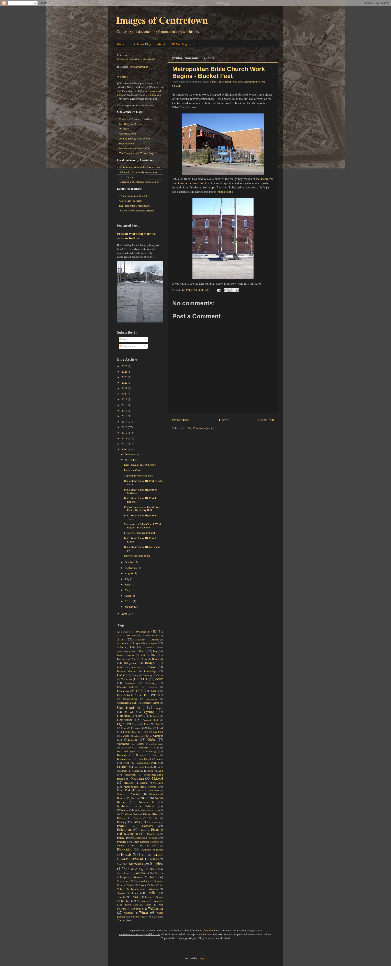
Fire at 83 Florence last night (140, 533)
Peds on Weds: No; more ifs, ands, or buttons (136, 235)
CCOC (159, 679)
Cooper (159, 708)
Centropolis (130, 682)
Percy (142, 830)
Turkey (148, 897)
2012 (125, 433)
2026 (125, 366)
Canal (121, 675)
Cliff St (159, 694)
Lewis (123, 770)
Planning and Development (140, 831)
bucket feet (224, 191)
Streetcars (122, 881)
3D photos (152, 95)
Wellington (155, 908)
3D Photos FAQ (141, 44)
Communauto (151, 699)
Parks (136, 822)
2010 (125, 444)
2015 (125, 416)
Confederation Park (126, 702)
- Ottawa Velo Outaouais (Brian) (135, 210)
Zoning (121, 920)
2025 (125, 371)
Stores (152, 877)
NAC (133, 798)
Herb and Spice (126, 751)
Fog (150, 727)
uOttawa (159, 897)
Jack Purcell (145, 758)
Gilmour (158, 735)
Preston (153, 837)
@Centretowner (139, 66)
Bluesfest (121, 659)
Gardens (125, 735)
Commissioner (130, 698)
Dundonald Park (150, 720)
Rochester (157, 855)
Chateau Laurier (127, 687)
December (131, 454)
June (128, 584)
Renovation (124, 849)
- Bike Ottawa (125, 177)
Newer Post (180, 419)
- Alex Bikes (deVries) (129, 200)
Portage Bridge (137, 837)
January (129, 606)
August (129, 573)
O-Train (149, 806)
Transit (121, 897)
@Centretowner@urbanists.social (136, 59)
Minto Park (124, 790)
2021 (125, 388)
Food (160, 728)
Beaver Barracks (125, 655)
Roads (126, 854)
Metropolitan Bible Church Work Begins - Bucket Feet (218, 72)
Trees (134, 896)
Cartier (159, 675)
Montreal (121, 794)
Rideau (159, 849)
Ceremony (151, 683)
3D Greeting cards (182, 44)
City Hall (141, 694)
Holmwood (141, 755)
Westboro (128, 912)
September (131, 568)
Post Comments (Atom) (201, 428)
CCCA (143, 679)
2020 (125, 394)
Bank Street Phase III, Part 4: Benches (140, 499)
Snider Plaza (123, 873)
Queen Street (126, 845)
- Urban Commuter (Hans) (132, 196)
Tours (135, 893)
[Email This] (226, 290)
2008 (125, 613)
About (161, 44)
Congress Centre (150, 702)
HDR (156, 747)
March (129, 601)
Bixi (153, 655)
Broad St (121, 667)
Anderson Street (140, 639)
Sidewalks (136, 863)
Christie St (154, 691)
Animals (155, 639)
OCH (160, 810)
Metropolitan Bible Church (140, 786)
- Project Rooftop (126, 133)
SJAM (131, 869)
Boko (134, 659)
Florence (136, 728)
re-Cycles (151, 845)
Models (141, 790)
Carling (135, 675)
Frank (145, 731)
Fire (146, 724)
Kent (126, 763)
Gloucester (123, 743)
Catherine (126, 679)
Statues (138, 877)
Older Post (266, 419)
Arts (132, 647)
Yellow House (139, 916)
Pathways (147, 825)
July (127, 579)
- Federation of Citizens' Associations (138, 182)
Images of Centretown (162, 20)
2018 (125, 405)
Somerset (140, 873)
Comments (128, 346)
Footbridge (129, 732)
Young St (155, 916)
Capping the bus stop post (138, 475)
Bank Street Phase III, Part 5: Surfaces (140, 491)
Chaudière (152, 686)
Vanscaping (142, 900)
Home (121, 44)
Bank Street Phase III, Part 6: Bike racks (143, 482)
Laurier (122, 766)
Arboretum (122, 643)
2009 (125, 449)
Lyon (160, 770)
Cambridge (150, 671)
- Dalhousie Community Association (137, 172)
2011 (125, 438)
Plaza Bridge (153, 833)
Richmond (146, 849)
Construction (224, 81)
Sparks (159, 873)
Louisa (150, 770)
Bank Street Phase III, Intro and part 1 (142, 548)
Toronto (121, 892)
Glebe (151, 739)
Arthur (120, 647)
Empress (135, 724)
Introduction (124, 759)
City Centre (123, 695)
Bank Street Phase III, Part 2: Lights (140, 539)
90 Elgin (132, 635)
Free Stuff (158, 731)
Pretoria (121, 841)
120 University (123, 631)
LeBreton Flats (142, 767)
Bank (213, 81)
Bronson (150, 667)
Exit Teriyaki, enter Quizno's (140, 464)
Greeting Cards (156, 743)
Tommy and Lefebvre (144, 889)
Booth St (157, 659)
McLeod (237, 81)
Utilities (125, 901)
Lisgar (137, 770)
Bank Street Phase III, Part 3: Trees (140, 517)
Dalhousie (124, 716)
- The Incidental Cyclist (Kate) (134, 205)
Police (120, 837)
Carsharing (147, 675)
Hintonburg (149, 751)
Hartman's (143, 747)
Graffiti (140, 743)
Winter (143, 912)
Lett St (160, 767)
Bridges (150, 663)
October (130, 562)
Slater (153, 869)
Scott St (121, 864)
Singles (156, 863)
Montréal (136, 794)
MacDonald (130, 774)
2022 (125, 382)
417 (119, 635)
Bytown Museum (126, 671)
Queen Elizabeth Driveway (146, 841)
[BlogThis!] (229, 290)
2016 (125, 410)
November (131, 460)
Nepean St (146, 802)
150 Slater (140, 631)
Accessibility (150, 635)
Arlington (151, 643)
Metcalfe (158, 782)
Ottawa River (150, 814)
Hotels (155, 755)
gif (147, 735)
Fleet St (159, 724)
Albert (121, 639)
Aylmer (132, 651)
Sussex (142, 885)
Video (147, 904)
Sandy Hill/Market (132, 858)
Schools (154, 858)
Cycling (149, 712)
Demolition (125, 719)
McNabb (128, 782)
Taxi (153, 885)
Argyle (137, 643)
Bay (155, 651)
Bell (143, 655)
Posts (125, 339)
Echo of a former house (137, 555)
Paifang (121, 818)
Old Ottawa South (130, 814)
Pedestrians (124, 829)
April (128, 595)
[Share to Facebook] (237, 290)
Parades (137, 818)
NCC (144, 798)
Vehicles (158, 901)
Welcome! (123, 76)
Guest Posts (127, 747)
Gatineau (138, 735)
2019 (125, 399)
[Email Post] (218, 290)
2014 (125, 422)
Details (208, 930)
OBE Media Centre (144, 810)
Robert (144, 855)
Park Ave (153, 818)
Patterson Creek (133, 470)
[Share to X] (233, 290)
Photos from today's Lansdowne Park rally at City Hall (142, 508)
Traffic (151, 892)
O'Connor (122, 810)
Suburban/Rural (141, 881)
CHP (139, 690)
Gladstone (130, 739)
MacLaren (137, 778)
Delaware (154, 716)
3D (155, 631)
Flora (123, 727)
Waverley (136, 908)
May (128, 590)
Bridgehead (130, 663)
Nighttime (124, 806)
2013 (125, 427)
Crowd (129, 712)
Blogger (202, 958)
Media (143, 782)
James (159, 759)
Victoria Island (130, 904)
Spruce (126, 877)
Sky (141, 869)
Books (144, 659)
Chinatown (123, 691)
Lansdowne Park (146, 763)
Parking (121, 822)
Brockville (136, 667)
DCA (141, 716)
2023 (125, 377)
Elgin (120, 724)
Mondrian (154, 790)
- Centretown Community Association (138, 167)
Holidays (122, 755)
